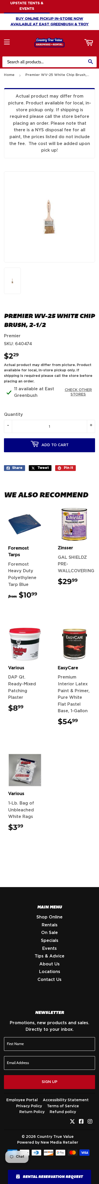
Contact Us (49, 980)
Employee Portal (22, 1100)
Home (9, 75)
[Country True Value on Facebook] (81, 1122)
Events (49, 948)
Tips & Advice (49, 956)
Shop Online (49, 917)
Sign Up (49, 1082)
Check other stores (78, 392)
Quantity (13, 414)
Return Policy (32, 1112)
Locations (49, 972)
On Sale (49, 933)
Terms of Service (63, 1106)
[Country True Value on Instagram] (90, 1122)
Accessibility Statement (66, 1100)
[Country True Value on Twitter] (72, 1122)
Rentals (50, 925)
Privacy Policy (29, 1106)
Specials (49, 940)
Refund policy (63, 1112)
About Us (49, 964)
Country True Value (55, 1137)
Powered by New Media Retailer (47, 1142)
